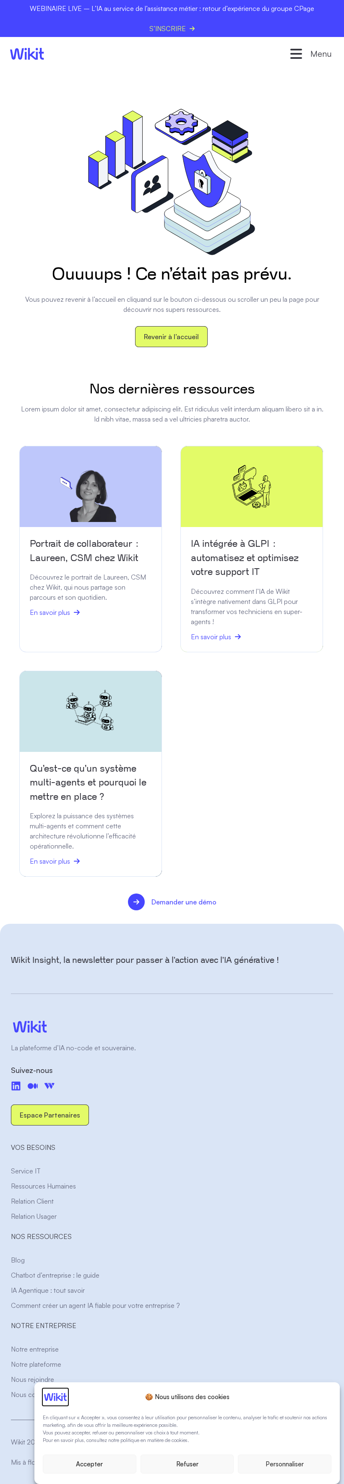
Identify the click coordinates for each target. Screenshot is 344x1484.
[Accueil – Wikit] (172, 1026)
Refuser (187, 1464)
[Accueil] (27, 54)
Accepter (89, 1464)
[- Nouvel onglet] (33, 1086)
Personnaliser (285, 1464)
